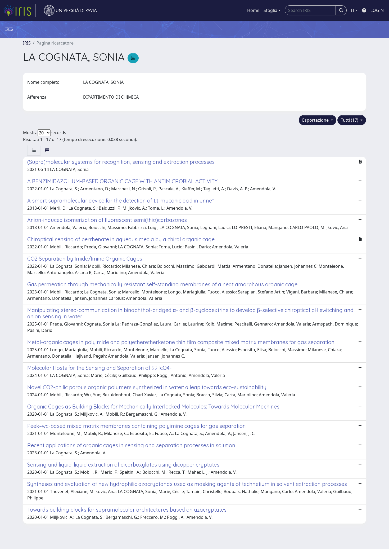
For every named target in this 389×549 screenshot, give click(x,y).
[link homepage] (19, 10)
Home (253, 10)
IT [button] (353, 10)
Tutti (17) (350, 120)
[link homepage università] (70, 10)
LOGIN (377, 10)
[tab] (33, 150)
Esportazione (316, 120)
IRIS (27, 43)
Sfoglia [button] (270, 10)
